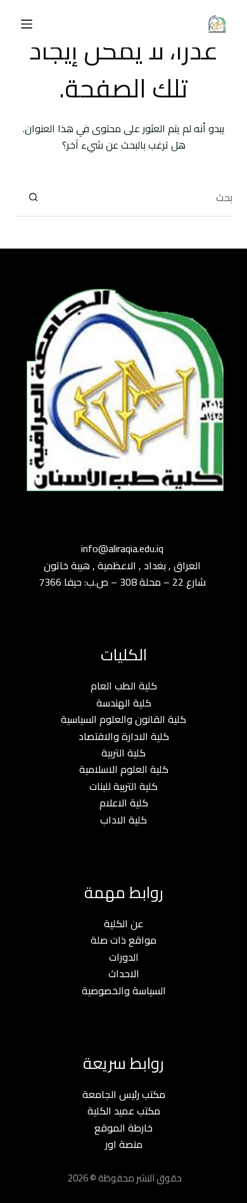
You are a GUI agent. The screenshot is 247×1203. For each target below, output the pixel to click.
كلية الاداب (123, 819)
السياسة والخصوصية (124, 990)
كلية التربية (123, 752)
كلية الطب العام (124, 685)
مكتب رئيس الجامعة (123, 1094)
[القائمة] (26, 24)
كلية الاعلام (123, 802)
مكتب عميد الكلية (123, 1110)
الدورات (124, 956)
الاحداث (123, 973)
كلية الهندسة (123, 702)
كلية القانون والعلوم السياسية (123, 719)
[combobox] (141, 197)
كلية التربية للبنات (123, 786)
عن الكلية (123, 923)
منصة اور (123, 1144)
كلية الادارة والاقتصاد (124, 736)
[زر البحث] (33, 197)
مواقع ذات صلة (123, 939)
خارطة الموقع (123, 1127)
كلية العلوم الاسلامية (123, 769)
